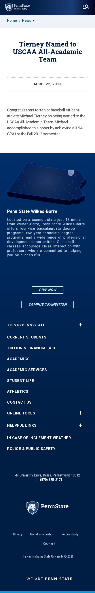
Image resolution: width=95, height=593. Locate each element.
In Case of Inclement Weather (39, 438)
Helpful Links (22, 425)
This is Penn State (26, 325)
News (26, 20)
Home (12, 20)
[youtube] (59, 273)
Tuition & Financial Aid (31, 348)
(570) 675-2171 (51, 480)
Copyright (49, 543)
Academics (18, 359)
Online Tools (21, 413)
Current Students (26, 337)
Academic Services (27, 370)
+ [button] (80, 325)
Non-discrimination (42, 534)
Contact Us (19, 402)
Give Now (47, 290)
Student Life (20, 381)
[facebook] (47, 273)
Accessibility (70, 534)
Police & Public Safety (31, 449)
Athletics (17, 391)
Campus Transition (47, 304)
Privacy (17, 534)
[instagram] (36, 273)
